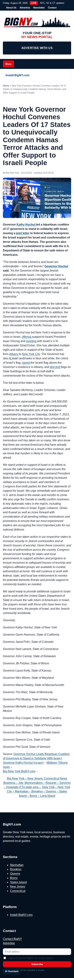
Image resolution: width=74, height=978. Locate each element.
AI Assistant (11, 971)
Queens (15, 873)
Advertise (25, 7)
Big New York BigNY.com (19, 771)
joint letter (22, 233)
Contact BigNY (12, 938)
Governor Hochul (56, 266)
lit (10, 358)
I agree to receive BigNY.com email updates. (31, 958)
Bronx (14, 877)
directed (55, 367)
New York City (31, 354)
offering (27, 336)
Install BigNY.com (17, 75)
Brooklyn (15, 869)
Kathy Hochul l (27, 224)
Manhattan (17, 864)
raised (26, 362)
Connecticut (17, 890)
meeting (31, 341)
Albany (14, 354)
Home (6, 85)
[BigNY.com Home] (37, 22)
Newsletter (39, 7)
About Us (11, 7)
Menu (8, 64)
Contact (52, 7)
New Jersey (17, 886)
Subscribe (37, 964)
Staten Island (18, 882)
